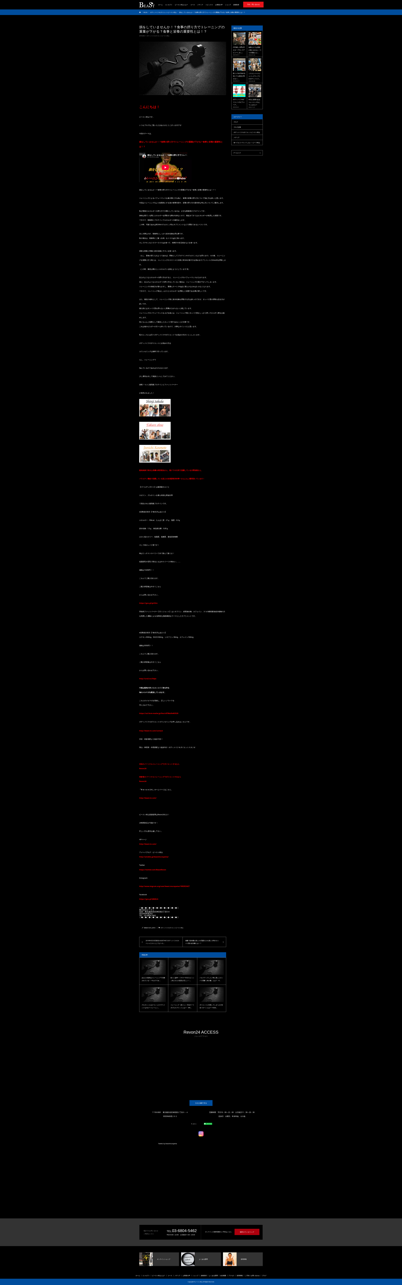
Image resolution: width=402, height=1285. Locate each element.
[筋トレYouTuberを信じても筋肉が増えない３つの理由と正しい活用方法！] (239, 64)
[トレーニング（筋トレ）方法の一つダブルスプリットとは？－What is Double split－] (183, 994)
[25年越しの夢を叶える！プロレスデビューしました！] (239, 38)
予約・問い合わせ (253, 4)
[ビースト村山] (147, 4)
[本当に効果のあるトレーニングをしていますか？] (255, 90)
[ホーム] (140, 12)
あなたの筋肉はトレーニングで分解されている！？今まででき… (153, 979)
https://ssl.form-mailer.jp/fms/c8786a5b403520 (158, 713)
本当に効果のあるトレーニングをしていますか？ (254, 102)
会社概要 (223, 1275)
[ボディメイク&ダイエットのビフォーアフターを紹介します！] (239, 90)
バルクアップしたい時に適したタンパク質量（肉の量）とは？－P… (211, 979)
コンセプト (168, 5)
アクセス (231, 1275)
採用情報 (240, 1275)
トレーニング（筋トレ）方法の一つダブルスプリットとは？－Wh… (182, 1006)
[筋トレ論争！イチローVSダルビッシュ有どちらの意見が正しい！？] (183, 967)
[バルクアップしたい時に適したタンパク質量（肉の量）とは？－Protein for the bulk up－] (212, 967)
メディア (200, 5)
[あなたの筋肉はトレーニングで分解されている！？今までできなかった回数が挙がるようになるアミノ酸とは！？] (154, 967)
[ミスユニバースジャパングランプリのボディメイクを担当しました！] (255, 64)
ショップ (228, 5)
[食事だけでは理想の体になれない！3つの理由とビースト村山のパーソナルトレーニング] (255, 38)
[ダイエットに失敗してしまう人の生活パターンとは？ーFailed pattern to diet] (212, 994)
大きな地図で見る (201, 1103)
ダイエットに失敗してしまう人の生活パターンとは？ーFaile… (211, 1006)
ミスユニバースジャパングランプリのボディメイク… (254, 76)
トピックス (209, 5)
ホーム (160, 5)
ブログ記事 (237, 127)
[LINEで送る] (208, 1124)
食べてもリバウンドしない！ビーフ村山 (247, 143)
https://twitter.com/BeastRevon (152, 870)
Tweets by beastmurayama (167, 1144)
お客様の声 (219, 5)
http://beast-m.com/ (148, 798)
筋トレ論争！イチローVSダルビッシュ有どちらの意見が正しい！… (182, 979)
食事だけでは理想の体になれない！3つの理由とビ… (255, 49)
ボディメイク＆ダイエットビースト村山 (158, 36)
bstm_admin (151, 928)
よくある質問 (213, 1275)
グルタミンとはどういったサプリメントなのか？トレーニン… (153, 1006)
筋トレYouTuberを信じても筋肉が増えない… (239, 75)
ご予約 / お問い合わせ (252, 1275)
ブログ (236, 122)
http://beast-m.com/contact (151, 731)
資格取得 (236, 5)
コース (192, 5)
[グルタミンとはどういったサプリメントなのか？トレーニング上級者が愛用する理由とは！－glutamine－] (154, 994)
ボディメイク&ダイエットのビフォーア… (239, 102)
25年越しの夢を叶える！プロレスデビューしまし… (239, 49)
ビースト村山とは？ (181, 5)
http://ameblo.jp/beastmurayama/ (154, 857)
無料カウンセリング (247, 1232)
